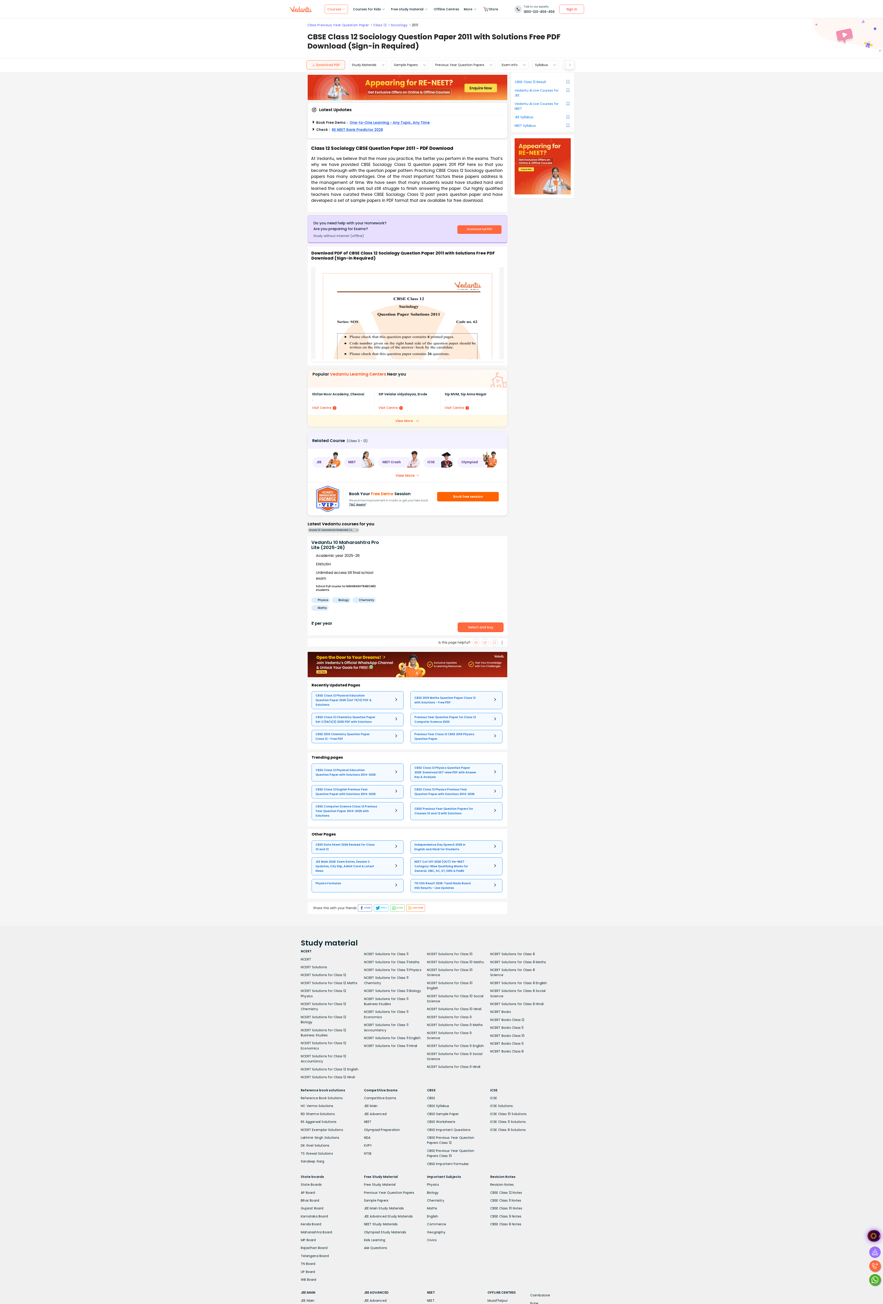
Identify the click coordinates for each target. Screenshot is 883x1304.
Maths (432, 1208)
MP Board (308, 1240)
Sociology (399, 25)
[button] (326, 462)
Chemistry (435, 1200)
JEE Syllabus (524, 117)
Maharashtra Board (316, 1232)
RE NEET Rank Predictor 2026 (357, 129)
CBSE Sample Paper (443, 1114)
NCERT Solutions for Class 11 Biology (392, 991)
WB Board (308, 1279)
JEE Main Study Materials (384, 1208)
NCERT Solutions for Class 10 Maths (455, 962)
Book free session (468, 496)
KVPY (368, 1145)
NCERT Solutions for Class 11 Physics (392, 970)
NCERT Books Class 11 (507, 1027)
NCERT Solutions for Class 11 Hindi (390, 1046)
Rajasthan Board (314, 1248)
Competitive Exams (380, 1098)
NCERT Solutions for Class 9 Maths (455, 1025)
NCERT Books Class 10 (507, 1035)
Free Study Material (380, 1184)
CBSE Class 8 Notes (506, 1224)
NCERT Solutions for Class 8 (512, 954)
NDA (367, 1137)
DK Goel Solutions (315, 1145)
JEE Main (371, 1106)
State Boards (311, 1184)
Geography (436, 1232)
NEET (368, 1121)
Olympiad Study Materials (385, 1232)
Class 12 (380, 25)
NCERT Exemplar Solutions (322, 1130)
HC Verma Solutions (317, 1106)
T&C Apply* (357, 504)
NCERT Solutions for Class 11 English (392, 1038)
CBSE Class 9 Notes (506, 1216)
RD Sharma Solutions (318, 1114)
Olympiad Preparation (382, 1130)
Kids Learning (374, 1240)
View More (404, 421)
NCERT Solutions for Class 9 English (455, 1046)
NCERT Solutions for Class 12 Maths (329, 983)
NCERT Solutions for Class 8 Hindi (517, 1004)
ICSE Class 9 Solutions (508, 1121)
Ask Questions (375, 1248)
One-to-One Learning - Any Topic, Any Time (390, 122)
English (432, 1216)
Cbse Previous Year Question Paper (338, 25)
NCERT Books (500, 1011)
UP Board (308, 1271)
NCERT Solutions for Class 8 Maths (518, 962)
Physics (433, 1184)
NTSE (368, 1153)
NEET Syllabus (525, 125)
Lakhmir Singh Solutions (320, 1137)
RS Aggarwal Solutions (318, 1121)
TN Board (308, 1263)
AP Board (308, 1192)
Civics (432, 1240)
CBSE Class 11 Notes (505, 1200)
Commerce (436, 1224)
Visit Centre (321, 407)
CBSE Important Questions (448, 1130)
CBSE (431, 1098)
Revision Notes (502, 1184)
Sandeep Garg (312, 1161)
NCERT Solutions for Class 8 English (518, 983)
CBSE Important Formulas (448, 1164)
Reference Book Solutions (322, 1098)
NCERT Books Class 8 (507, 1051)
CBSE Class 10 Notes (506, 1208)
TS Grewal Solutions (317, 1153)
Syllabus (541, 65)
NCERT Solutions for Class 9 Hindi (454, 1066)
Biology (433, 1192)
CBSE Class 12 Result (530, 82)
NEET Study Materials (381, 1224)
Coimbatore (540, 1295)
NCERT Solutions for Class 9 (449, 1017)
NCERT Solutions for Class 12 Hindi (328, 1077)
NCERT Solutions (314, 967)
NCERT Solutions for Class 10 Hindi (454, 1009)
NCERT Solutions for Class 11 (386, 954)
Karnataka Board (314, 1216)
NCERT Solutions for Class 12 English (329, 1069)
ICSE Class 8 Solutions (508, 1130)
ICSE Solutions (501, 1106)
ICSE (493, 1098)
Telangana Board (315, 1256)
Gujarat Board (312, 1208)
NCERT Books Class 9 (507, 1043)
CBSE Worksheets (441, 1121)
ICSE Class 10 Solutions (508, 1114)
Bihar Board (310, 1200)
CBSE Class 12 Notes (506, 1192)
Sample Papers (406, 65)
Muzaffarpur (497, 1300)
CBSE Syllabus (438, 1106)
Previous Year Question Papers (459, 65)
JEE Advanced (375, 1114)
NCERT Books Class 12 (507, 1020)
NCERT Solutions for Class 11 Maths (392, 962)
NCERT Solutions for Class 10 (450, 954)
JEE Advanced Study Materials (388, 1216)
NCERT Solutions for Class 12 (323, 975)
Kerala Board (311, 1224)
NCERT (306, 959)
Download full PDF (479, 229)
